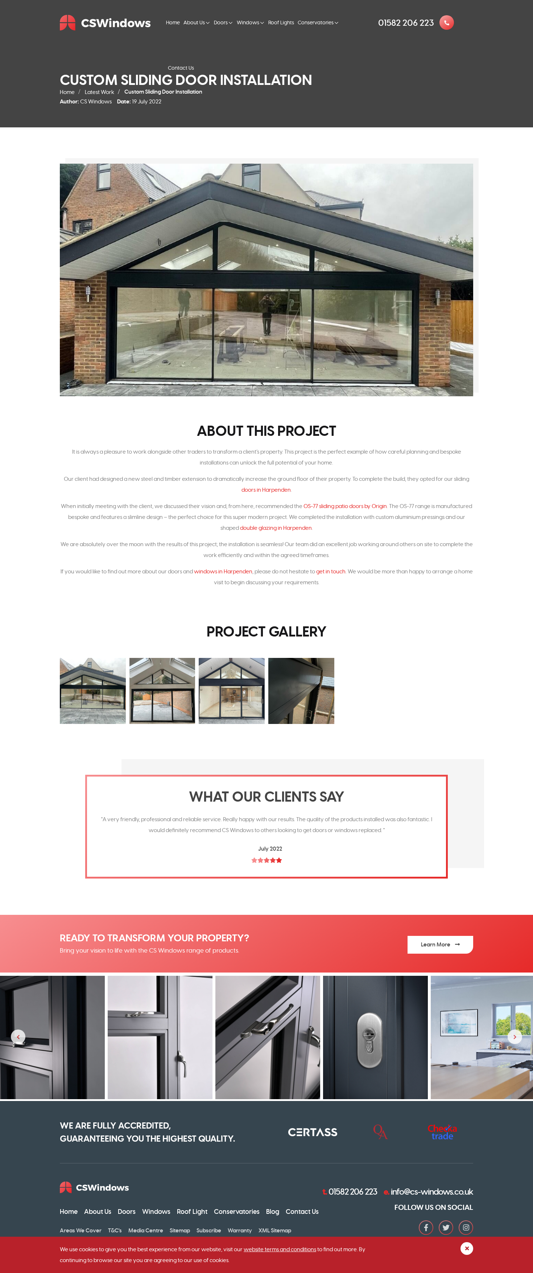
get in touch (331, 571)
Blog (272, 1211)
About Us (194, 22)
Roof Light (192, 1211)
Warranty (240, 1230)
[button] (93, 691)
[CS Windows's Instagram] (466, 1227)
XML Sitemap (275, 1230)
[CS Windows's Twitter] (446, 1227)
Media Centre (145, 1230)
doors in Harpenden (266, 489)
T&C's (115, 1230)
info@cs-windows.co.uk (428, 1192)
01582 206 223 (349, 1192)
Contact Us (181, 68)
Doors (221, 22)
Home (173, 22)
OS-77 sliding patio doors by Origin (345, 506)
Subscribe (209, 1230)
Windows (248, 22)
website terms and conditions (280, 1249)
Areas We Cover (81, 1230)
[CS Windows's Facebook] (426, 1227)
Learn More (436, 944)
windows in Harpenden (223, 571)
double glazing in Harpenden (276, 527)
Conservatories (316, 22)
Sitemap (180, 1230)
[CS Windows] (107, 22)
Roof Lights (281, 22)
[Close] (466, 1248)
